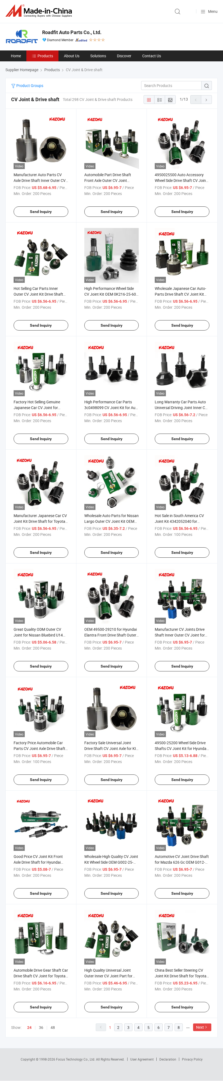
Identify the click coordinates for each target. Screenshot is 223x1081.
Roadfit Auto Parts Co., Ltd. (71, 32)
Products (45, 55)
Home (16, 55)
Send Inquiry (41, 211)
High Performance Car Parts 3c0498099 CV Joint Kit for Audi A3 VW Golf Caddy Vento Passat (111, 407)
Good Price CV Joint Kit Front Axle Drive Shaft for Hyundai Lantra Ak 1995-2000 (38, 862)
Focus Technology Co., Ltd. (76, 1059)
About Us (71, 55)
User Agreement (142, 1059)
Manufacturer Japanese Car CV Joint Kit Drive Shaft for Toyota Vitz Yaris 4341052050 (40, 521)
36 (41, 1027)
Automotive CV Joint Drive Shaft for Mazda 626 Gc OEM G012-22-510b (182, 862)
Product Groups (29, 85)
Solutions (98, 55)
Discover (124, 55)
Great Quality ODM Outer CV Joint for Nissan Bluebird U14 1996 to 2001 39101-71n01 (38, 635)
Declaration (167, 1059)
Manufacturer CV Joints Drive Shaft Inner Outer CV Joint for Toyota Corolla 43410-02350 (180, 635)
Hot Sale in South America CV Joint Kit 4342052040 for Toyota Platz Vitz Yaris (179, 521)
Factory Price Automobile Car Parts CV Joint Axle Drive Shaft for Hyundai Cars (39, 748)
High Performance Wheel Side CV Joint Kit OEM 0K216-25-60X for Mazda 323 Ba (111, 294)
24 (29, 1027)
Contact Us (151, 55)
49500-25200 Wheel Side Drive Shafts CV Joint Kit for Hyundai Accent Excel (181, 748)
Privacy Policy (192, 1059)
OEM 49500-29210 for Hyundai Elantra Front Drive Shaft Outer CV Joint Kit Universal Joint (110, 635)
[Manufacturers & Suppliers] (39, 10)
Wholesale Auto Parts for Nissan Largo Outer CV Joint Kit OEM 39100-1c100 (111, 521)
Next (200, 1027)
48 (53, 1027)
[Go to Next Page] (206, 99)
